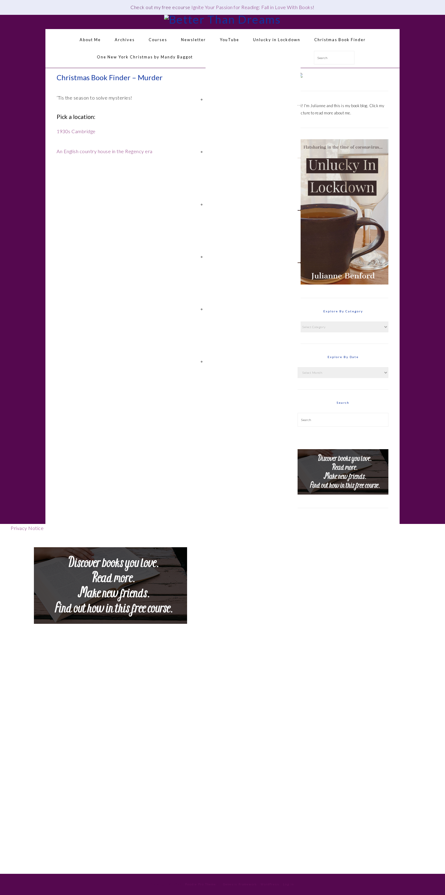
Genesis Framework (240, 884)
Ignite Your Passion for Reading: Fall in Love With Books (252, 7)
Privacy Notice (27, 528)
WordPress (270, 884)
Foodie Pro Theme (200, 884)
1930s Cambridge (76, 131)
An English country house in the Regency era (105, 151)
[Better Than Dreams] (222, 19)
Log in (288, 884)
